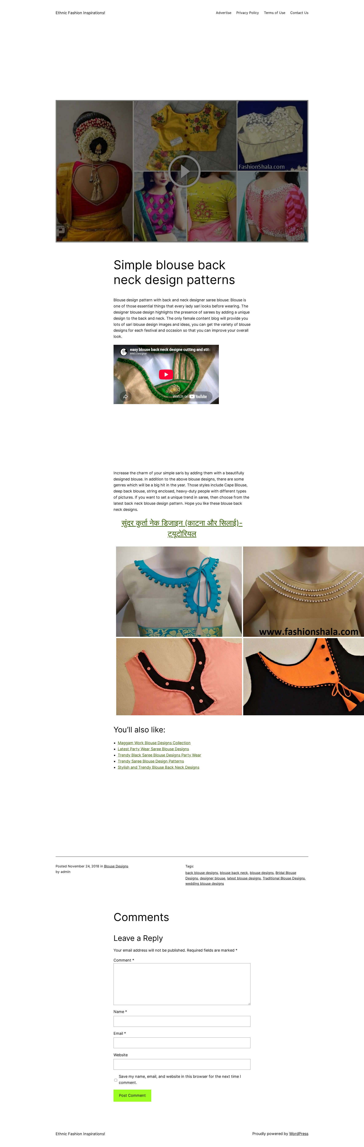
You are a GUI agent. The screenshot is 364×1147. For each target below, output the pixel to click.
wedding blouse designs (204, 883)
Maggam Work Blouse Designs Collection (154, 743)
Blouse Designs (116, 866)
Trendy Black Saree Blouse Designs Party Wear (159, 755)
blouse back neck (234, 873)
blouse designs (262, 873)
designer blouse (212, 878)
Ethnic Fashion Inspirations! (80, 13)
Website (121, 1055)
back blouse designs (201, 873)
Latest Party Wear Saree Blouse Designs (153, 749)
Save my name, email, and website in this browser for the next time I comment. (180, 1079)
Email (120, 1033)
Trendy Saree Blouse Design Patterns (151, 761)
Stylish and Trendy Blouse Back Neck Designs (158, 767)
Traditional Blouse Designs (284, 878)
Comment (124, 960)
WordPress (298, 1133)
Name (120, 1011)
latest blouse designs (244, 878)
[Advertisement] (182, 70)
